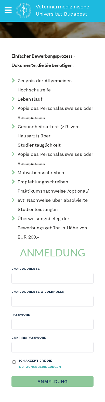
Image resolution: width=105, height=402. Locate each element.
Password (20, 314)
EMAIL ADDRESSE (25, 268)
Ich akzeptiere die (40, 364)
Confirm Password (28, 337)
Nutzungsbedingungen (40, 367)
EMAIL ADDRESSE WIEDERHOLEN (37, 291)
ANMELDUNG (52, 381)
